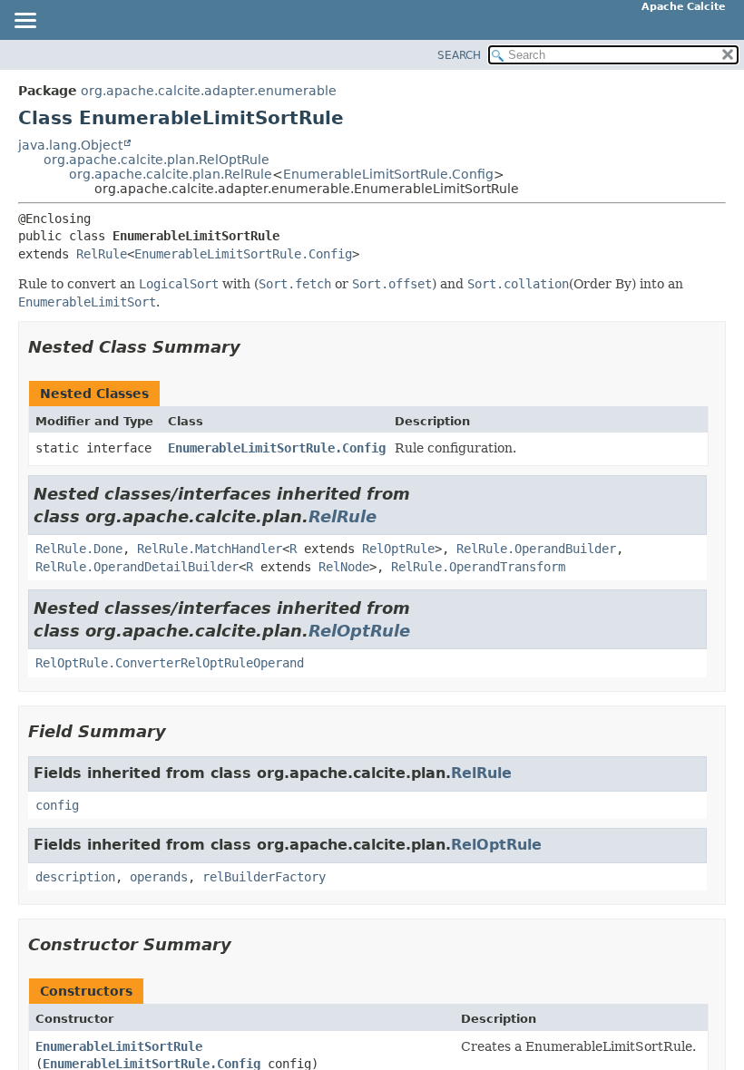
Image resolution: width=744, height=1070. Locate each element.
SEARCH (459, 55)
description (75, 877)
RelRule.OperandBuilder (536, 548)
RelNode (343, 566)
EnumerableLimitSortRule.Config (388, 174)
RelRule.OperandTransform (478, 566)
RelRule (101, 254)
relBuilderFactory (264, 877)
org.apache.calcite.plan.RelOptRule (156, 159)
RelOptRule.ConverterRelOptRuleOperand (169, 663)
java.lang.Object (70, 145)
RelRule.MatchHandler (209, 548)
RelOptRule (398, 548)
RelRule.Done (78, 548)
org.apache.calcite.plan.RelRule (170, 174)
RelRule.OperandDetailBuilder (137, 566)
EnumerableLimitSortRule (118, 1046)
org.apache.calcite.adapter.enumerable (209, 90)
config (57, 805)
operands (159, 877)
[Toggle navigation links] (24, 21)
